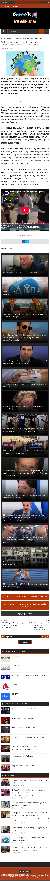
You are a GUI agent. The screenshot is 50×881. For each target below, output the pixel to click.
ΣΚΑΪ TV (15, 694)
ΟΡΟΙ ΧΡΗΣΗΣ (13, 875)
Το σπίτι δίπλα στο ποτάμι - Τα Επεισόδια (28, 737)
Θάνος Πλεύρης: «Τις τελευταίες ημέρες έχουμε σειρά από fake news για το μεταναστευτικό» (25, 362)
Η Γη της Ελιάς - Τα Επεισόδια (23, 727)
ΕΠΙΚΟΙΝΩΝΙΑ (24, 875)
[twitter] (45, 2)
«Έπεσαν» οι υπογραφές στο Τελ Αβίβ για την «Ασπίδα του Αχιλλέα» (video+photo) (25, 315)
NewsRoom (29, 45)
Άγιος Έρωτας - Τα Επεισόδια (23, 718)
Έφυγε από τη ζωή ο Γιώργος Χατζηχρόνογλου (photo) (23, 272)
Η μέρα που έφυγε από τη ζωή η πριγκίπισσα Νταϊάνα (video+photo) (23, 407)
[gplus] (48, 2)
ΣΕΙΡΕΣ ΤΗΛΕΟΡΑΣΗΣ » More (17, 704)
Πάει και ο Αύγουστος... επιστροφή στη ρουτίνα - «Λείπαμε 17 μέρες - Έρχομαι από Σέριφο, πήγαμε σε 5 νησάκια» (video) (25, 539)
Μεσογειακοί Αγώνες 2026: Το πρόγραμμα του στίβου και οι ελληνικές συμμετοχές (25, 585)
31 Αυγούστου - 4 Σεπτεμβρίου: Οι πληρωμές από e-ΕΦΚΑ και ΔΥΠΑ (24, 385)
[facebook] (42, 2)
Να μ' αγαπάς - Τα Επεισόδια (23, 765)
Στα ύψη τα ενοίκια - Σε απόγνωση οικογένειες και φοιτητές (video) (22, 563)
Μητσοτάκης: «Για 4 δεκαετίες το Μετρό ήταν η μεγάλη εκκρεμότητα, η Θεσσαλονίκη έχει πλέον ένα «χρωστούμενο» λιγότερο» (23, 517)
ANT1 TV (15, 665)
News (38, 45)
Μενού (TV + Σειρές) (12, 6)
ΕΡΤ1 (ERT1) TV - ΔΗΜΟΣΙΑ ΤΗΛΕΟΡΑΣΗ (28, 675)
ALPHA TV (16, 684)
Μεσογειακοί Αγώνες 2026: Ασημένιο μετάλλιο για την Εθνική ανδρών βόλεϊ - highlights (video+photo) (23, 429)
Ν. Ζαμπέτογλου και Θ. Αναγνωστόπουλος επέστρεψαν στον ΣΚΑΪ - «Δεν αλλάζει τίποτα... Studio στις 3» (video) (28, 792)
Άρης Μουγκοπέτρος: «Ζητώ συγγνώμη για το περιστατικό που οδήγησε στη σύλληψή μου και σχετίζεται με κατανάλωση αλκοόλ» (24, 337)
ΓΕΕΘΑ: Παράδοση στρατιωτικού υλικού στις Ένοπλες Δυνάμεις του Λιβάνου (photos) (23, 452)
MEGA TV (15, 656)
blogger (45, 636)
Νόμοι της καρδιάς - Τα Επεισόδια (25, 708)
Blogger (37, 877)
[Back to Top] (30, 871)
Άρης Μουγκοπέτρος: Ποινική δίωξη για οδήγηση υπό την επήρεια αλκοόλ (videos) (24, 496)
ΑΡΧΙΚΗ (4, 875)
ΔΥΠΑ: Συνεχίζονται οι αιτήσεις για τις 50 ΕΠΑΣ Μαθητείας (21, 293)
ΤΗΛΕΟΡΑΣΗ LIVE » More (15, 651)
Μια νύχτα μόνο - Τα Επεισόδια (24, 756)
